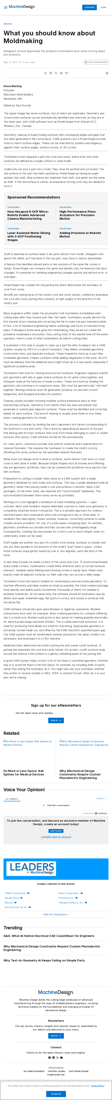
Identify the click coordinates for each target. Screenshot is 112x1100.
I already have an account (56, 836)
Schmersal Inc (66, 897)
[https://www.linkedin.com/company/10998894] (53, 1057)
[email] (66, 73)
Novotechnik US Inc (16, 907)
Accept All (56, 1094)
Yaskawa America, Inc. (71, 902)
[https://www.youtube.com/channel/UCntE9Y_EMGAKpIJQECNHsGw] (61, 1057)
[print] (107, 73)
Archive (8, 24)
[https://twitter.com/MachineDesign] (57, 1057)
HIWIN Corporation (15, 893)
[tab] (12, 798)
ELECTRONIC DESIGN (78, 1071)
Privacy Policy (97, 1086)
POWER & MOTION (56, 1075)
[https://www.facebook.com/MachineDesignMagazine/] (49, 1057)
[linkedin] (50, 73)
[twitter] (56, 73)
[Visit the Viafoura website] (101, 813)
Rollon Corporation (68, 893)
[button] (6, 7)
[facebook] (45, 73)
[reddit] (61, 73)
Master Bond (12, 897)
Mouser (9, 902)
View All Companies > (56, 914)
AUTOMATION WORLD (34, 1071)
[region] (56, 806)
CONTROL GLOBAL (56, 1071)
